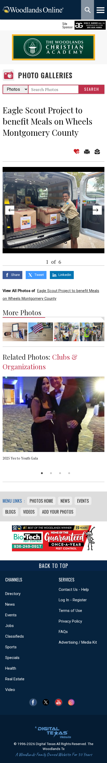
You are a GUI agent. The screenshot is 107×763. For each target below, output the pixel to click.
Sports (11, 647)
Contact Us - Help (74, 589)
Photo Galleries (45, 75)
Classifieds (14, 636)
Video (10, 689)
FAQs (63, 631)
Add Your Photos (57, 512)
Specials (12, 657)
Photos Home (41, 501)
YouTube (60, 702)
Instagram (72, 702)
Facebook (34, 702)
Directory (13, 593)
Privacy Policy (70, 621)
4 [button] (69, 473)
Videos (29, 512)
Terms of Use (70, 610)
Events (83, 501)
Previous (13, 210)
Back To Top (53, 566)
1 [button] (42, 473)
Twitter (47, 702)
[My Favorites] (76, 151)
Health (10, 668)
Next (94, 210)
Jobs (9, 625)
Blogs (10, 512)
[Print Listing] (87, 151)
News (65, 501)
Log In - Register (73, 600)
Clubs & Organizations (40, 361)
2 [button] (51, 473)
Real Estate (14, 679)
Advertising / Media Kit (78, 642)
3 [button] (60, 473)
